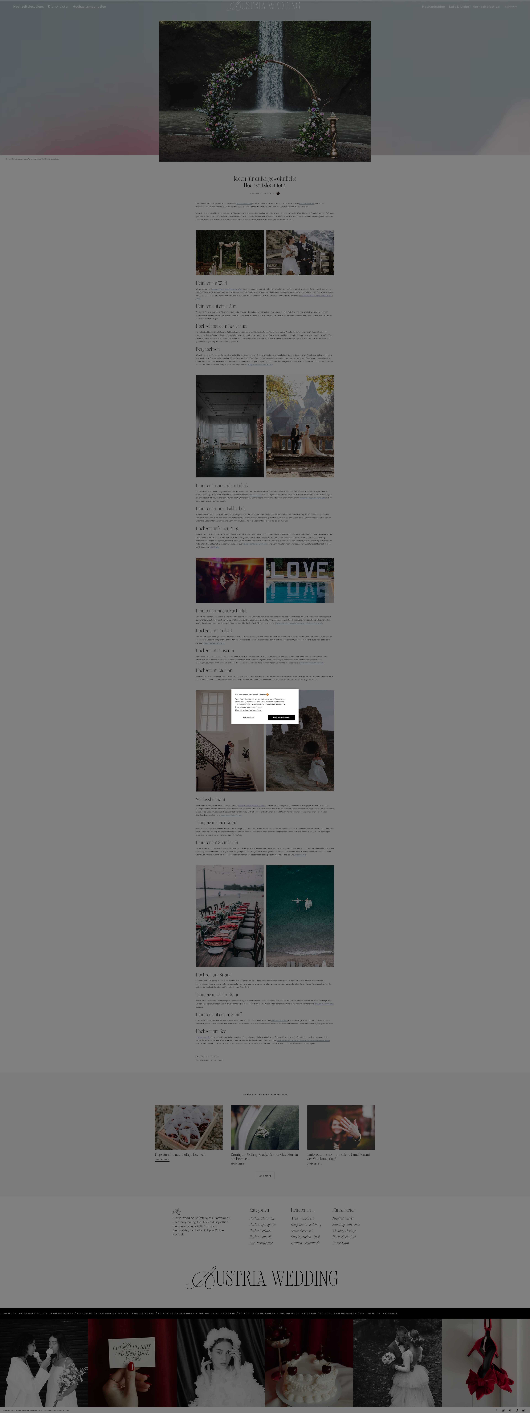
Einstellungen (248, 718)
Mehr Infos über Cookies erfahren (248, 710)
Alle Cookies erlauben (281, 717)
